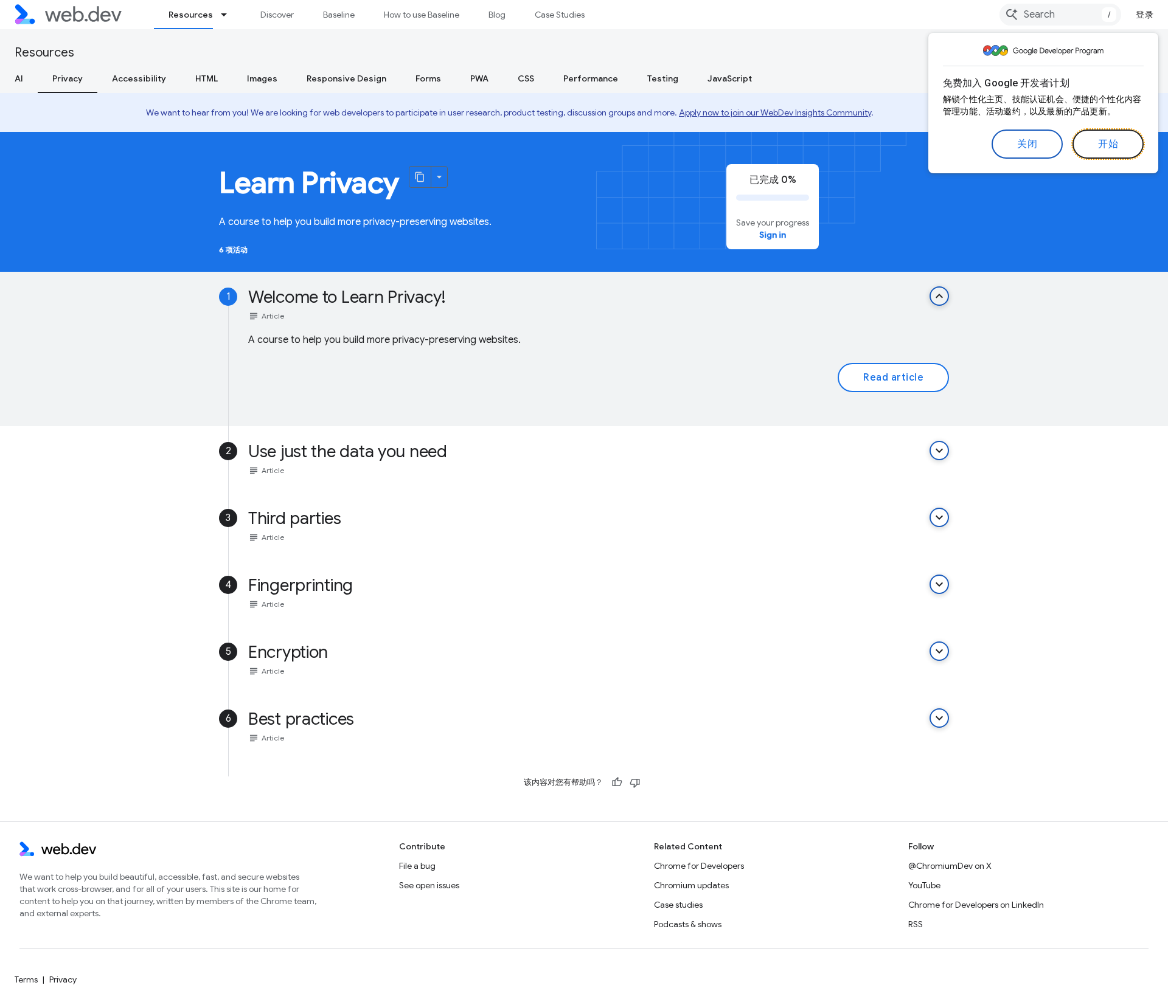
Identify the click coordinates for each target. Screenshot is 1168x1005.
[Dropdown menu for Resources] (229, 14)
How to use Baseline (421, 14)
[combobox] (1060, 15)
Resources (191, 14)
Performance (590, 78)
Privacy (67, 78)
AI (19, 78)
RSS (915, 924)
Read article (893, 377)
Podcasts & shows (687, 924)
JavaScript (729, 78)
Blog (497, 14)
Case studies (678, 904)
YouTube (924, 885)
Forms (428, 78)
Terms (26, 979)
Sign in (772, 234)
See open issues (429, 885)
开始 (1108, 144)
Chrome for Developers (699, 865)
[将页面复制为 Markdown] (420, 177)
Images (262, 78)
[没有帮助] (635, 782)
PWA (479, 78)
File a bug (417, 865)
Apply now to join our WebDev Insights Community (775, 112)
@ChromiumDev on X (950, 865)
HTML (206, 78)
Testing (662, 78)
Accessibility (139, 78)
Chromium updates (691, 885)
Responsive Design (346, 78)
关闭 (1027, 144)
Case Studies (560, 14)
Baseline (339, 14)
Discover (277, 14)
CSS (526, 78)
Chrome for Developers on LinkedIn (976, 904)
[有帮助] (617, 782)
